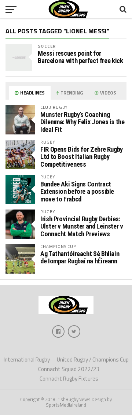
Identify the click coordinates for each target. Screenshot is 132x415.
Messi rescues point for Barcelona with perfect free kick (80, 57)
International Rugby (27, 359)
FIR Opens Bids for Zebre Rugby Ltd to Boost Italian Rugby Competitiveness (81, 156)
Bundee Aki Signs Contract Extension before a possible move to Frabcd (77, 191)
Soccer (47, 46)
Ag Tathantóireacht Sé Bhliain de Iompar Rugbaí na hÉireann (79, 257)
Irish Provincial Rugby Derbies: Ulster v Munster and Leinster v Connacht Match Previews (81, 226)
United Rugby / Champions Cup (93, 359)
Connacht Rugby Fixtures (69, 378)
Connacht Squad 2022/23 (69, 369)
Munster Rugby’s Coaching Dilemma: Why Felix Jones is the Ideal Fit (82, 122)
